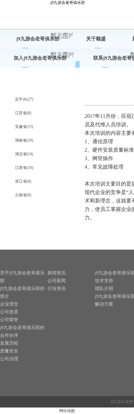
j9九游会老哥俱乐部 (38, 38)
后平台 (24, 99)
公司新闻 (56, 280)
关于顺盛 (96, 38)
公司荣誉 (9, 319)
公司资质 (9, 312)
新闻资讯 (56, 272)
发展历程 (9, 343)
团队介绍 (104, 288)
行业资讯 (56, 288)
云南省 (23, 195)
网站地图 (67, 410)
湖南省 (24, 140)
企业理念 (9, 304)
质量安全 (9, 351)
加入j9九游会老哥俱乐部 (40, 58)
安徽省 (24, 126)
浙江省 (23, 181)
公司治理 (9, 358)
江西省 (24, 167)
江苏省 (23, 113)
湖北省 (24, 154)
